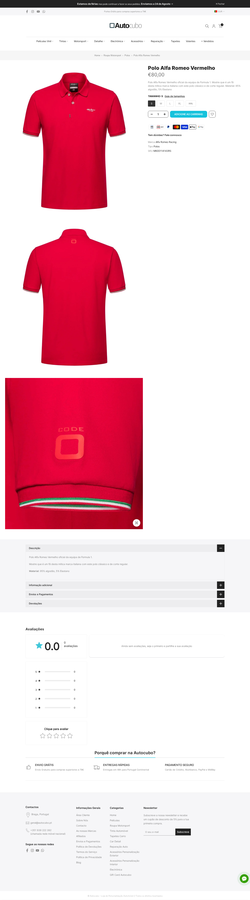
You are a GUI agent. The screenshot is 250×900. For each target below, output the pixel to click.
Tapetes (175, 41)
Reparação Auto (119, 846)
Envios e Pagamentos (88, 841)
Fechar (30, 4)
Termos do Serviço (86, 851)
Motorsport (80, 41)
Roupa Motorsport (112, 55)
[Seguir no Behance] (43, 12)
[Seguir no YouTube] (38, 12)
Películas (115, 820)
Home (95, 55)
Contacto (81, 825)
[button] (56, 672)
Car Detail (115, 841)
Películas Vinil (43, 41)
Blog (78, 862)
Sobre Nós (82, 820)
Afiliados (81, 836)
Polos (127, 55)
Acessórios (137, 41)
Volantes (190, 41)
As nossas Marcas (86, 830)
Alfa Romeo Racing (166, 142)
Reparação (157, 41)
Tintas (62, 41)
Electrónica (117, 41)
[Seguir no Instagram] (32, 12)
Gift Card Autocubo (120, 874)
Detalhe (98, 41)
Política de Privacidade (89, 857)
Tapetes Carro (118, 836)
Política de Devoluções (88, 846)
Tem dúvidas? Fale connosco (165, 135)
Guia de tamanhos (175, 96)
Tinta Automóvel (119, 830)
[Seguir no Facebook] (27, 12)
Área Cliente (83, 815)
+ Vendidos (207, 41)
